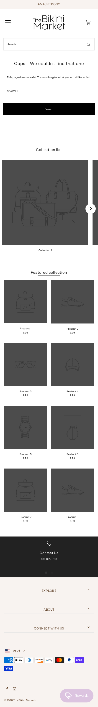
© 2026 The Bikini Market (19, 700)
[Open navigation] (8, 22)
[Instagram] (14, 689)
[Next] (90, 208)
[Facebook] (7, 689)
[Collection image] (45, 202)
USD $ (17, 650)
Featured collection (49, 272)
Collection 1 (45, 250)
